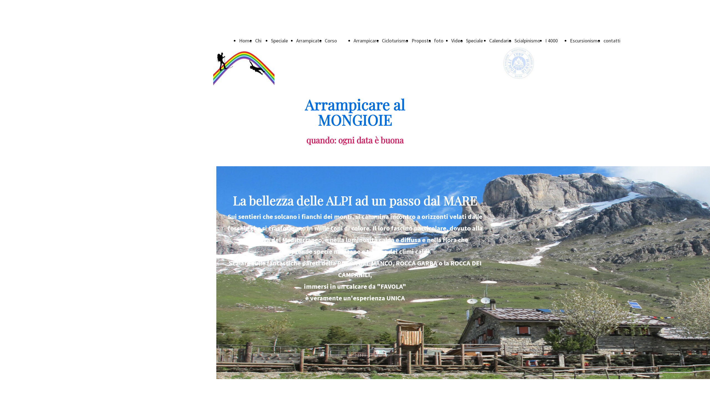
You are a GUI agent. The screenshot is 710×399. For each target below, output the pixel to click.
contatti (612, 40)
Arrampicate (309, 40)
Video (457, 40)
